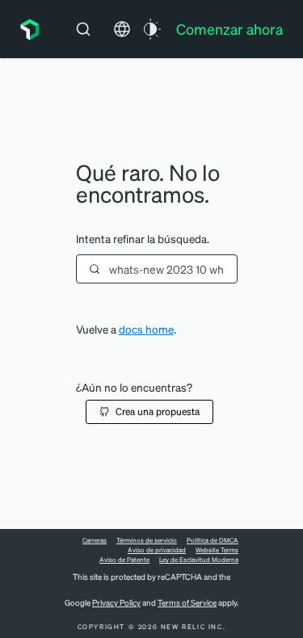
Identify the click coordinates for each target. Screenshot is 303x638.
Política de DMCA (212, 540)
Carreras (94, 540)
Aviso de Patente (124, 560)
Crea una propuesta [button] (158, 411)
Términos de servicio (146, 540)
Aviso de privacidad (157, 550)
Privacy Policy (116, 602)
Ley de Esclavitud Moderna (198, 560)
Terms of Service (187, 602)
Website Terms (217, 550)
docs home (146, 329)
